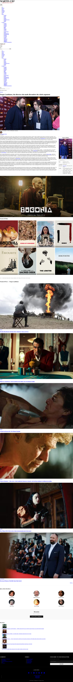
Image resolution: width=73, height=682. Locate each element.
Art (2, 13)
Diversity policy (29, 660)
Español (5, 24)
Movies (3, 8)
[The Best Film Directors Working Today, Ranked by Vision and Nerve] (36, 328)
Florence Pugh (36, 606)
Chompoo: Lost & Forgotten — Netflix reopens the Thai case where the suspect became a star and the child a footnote (25, 628)
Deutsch (5, 25)
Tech (3, 52)
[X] (31, 673)
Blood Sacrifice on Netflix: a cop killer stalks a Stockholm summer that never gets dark (17, 633)
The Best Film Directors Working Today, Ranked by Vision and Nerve (14, 331)
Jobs (2, 662)
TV (2, 7)
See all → (71, 582)
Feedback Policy (29, 662)
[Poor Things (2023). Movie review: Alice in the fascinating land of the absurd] (36, 528)
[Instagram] (36, 673)
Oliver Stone (12, 606)
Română (5, 35)
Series (3, 633)
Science (3, 11)
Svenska (5, 37)
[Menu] (1, 5)
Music (3, 9)
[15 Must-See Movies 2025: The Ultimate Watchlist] (36, 428)
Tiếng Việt (5, 38)
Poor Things (64, 165)
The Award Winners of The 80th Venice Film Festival (11, 580)
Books (5, 16)
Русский (5, 36)
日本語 (5, 29)
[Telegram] (44, 673)
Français (5, 69)
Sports (3, 12)
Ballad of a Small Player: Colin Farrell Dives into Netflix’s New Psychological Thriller (17, 381)
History (5, 18)
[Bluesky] (39, 673)
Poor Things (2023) (45, 246)
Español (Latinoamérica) (8, 42)
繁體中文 (5, 41)
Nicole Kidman (3, 152)
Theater (5, 15)
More (3, 14)
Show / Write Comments (36, 616)
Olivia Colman (49, 154)
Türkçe (5, 81)
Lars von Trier (11, 597)
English (3, 22)
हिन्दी (4, 27)
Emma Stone (43, 138)
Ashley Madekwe (61, 606)
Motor (5, 21)
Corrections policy (29, 661)
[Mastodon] (41, 673)
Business (3, 10)
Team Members (4, 660)
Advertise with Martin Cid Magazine (7, 661)
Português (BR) (6, 34)
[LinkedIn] (34, 673)
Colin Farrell (35, 150)
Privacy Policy (37, 677)
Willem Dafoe (18, 158)
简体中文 (5, 83)
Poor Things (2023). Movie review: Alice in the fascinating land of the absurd (15, 531)
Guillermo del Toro (36, 597)
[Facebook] (28, 673)
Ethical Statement (29, 659)
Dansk (5, 70)
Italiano (5, 28)
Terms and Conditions (37, 675)
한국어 (5, 30)
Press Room (3, 659)
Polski (5, 32)
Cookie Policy (37, 676)
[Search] (1, 46)
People (5, 61)
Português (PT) (6, 33)
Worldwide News (6, 19)
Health (5, 20)
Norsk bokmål (6, 31)
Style (5, 60)
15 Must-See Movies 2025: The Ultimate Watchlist (10, 431)
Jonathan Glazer (61, 597)
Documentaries (4, 628)
